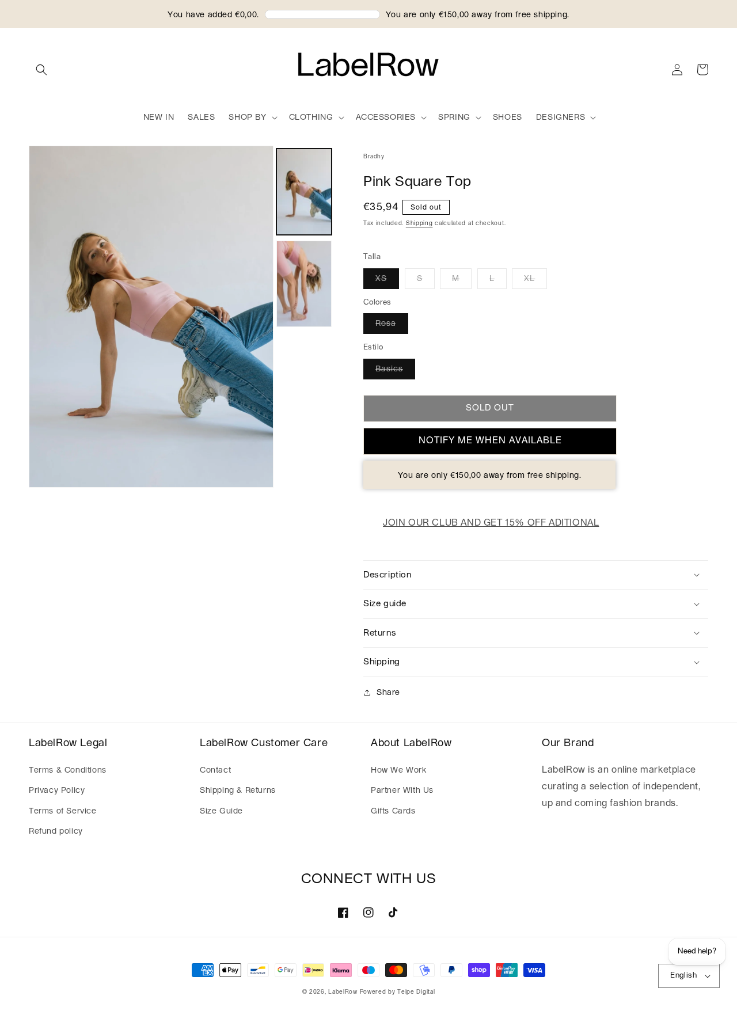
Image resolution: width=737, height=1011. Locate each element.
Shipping (419, 223)
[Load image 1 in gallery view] (304, 192)
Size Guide (221, 811)
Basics (389, 369)
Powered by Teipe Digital (397, 992)
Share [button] (388, 693)
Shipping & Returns (238, 790)
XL (529, 279)
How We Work (399, 770)
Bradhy (374, 156)
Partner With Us (402, 790)
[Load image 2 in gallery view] (304, 284)
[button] (41, 69)
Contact (215, 770)
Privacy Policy (57, 790)
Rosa (385, 324)
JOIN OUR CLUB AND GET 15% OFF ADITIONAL (491, 522)
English (683, 975)
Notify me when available (490, 440)
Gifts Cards (393, 811)
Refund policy (56, 831)
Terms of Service (63, 811)
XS (381, 279)
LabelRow (343, 992)
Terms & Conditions (68, 770)
